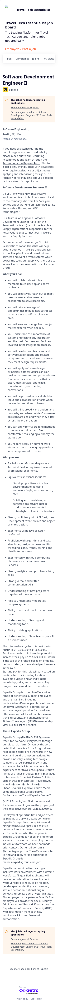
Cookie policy (36, 998)
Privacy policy (22, 998)
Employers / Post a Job (20, 49)
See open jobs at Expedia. (25, 107)
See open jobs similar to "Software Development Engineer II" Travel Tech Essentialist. (31, 115)
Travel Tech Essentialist (33, 10)
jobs (9, 58)
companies (22, 58)
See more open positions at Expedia (29, 968)
